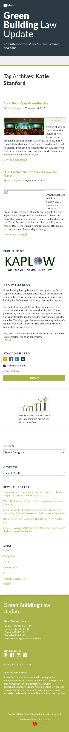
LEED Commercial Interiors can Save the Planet (30, 173)
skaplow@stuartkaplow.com (26, 638)
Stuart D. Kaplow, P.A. (14, 578)
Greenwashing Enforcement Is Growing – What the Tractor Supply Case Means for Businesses (33, 494)
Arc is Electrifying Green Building (26, 103)
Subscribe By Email (16, 365)
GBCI (6, 562)
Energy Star (9, 556)
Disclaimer (25, 664)
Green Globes (10, 567)
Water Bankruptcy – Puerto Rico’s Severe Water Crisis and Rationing (33, 503)
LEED (6, 573)
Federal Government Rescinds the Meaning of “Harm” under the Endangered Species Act (34, 529)
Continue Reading (14, 159)
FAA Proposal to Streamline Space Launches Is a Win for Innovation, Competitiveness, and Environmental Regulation (34, 511)
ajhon (6, 550)
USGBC (7, 584)
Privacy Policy (11, 664)
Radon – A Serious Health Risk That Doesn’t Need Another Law (33, 520)
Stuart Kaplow (14, 108)
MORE (8, 340)
